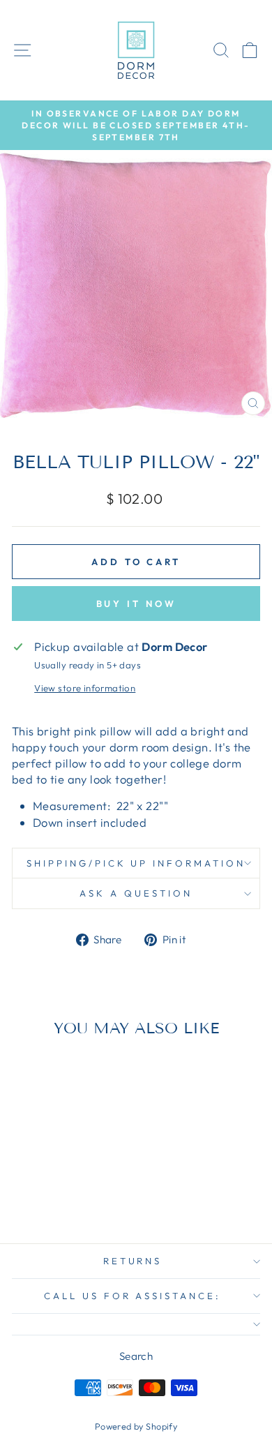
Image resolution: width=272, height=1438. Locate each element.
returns (133, 1260)
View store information (84, 688)
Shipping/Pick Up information (136, 863)
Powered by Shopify (136, 1426)
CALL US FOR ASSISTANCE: (132, 1295)
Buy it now (136, 603)
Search (136, 1356)
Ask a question (136, 893)
